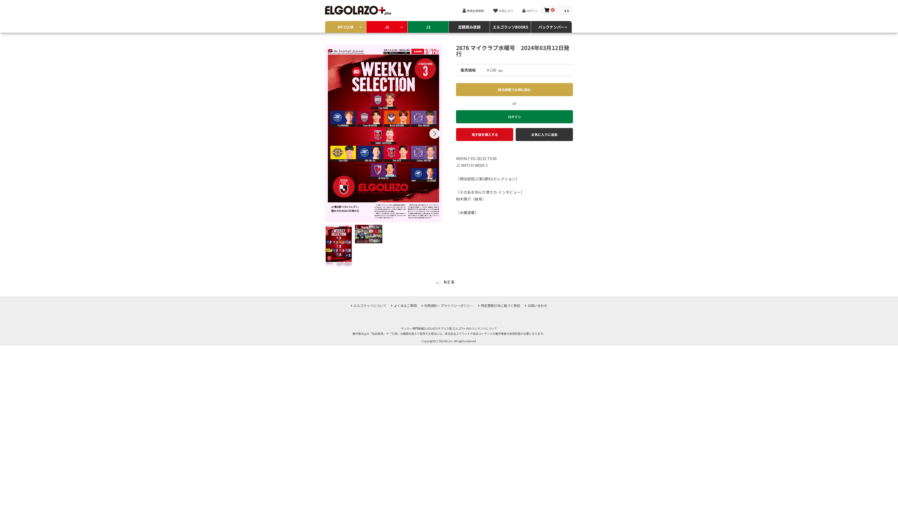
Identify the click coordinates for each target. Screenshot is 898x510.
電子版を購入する (485, 134)
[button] (434, 133)
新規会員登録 (475, 11)
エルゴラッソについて (370, 305)
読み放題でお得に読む (514, 89)
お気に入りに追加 (544, 134)
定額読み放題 (469, 27)
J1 (387, 27)
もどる (449, 281)
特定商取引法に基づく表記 (500, 305)
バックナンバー (551, 27)
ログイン (532, 11)
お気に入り (506, 11)
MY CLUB (346, 27)
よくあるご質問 (405, 305)
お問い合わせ (537, 305)
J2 (428, 27)
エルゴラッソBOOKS (510, 27)
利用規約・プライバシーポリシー (448, 305)
